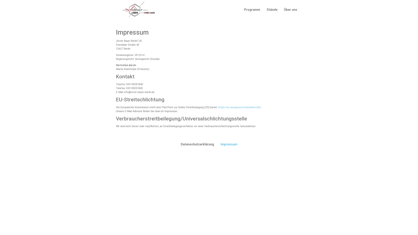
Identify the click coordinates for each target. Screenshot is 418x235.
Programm (252, 10)
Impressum (229, 144)
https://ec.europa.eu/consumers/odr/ (239, 107)
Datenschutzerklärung (197, 144)
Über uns (290, 10)
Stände (272, 10)
